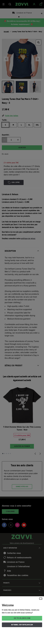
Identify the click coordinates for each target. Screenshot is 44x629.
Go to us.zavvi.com (22, 618)
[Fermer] (40, 599)
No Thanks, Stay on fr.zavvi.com (22, 625)
